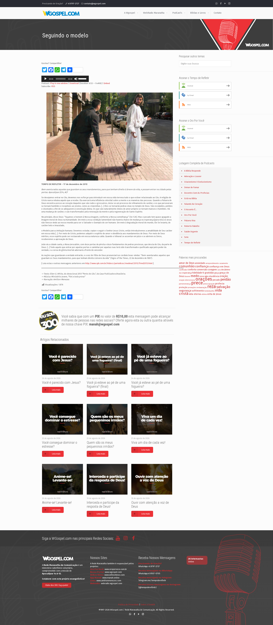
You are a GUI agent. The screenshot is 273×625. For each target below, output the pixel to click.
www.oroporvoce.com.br (116, 569)
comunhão (187, 266)
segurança (185, 290)
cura (219, 270)
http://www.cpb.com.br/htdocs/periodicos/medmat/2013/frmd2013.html (119, 263)
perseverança (185, 284)
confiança (202, 266)
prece (197, 283)
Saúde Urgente (191, 231)
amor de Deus (186, 262)
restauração (202, 287)
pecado (216, 280)
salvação (223, 287)
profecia (219, 283)
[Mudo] (75, 78)
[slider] (82, 78)
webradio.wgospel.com (111, 583)
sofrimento (198, 290)
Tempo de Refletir (192, 242)
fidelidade (197, 272)
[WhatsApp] (216, 3)
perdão (225, 279)
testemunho (209, 291)
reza (211, 286)
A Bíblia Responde (192, 171)
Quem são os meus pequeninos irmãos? (100, 444)
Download (74, 83)
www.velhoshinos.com (114, 575)
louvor (187, 276)
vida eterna (195, 294)
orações (203, 279)
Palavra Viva (189, 220)
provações (192, 287)
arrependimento (212, 263)
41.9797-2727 (73, 3)
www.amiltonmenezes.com (109, 580)
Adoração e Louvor (192, 176)
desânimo (225, 269)
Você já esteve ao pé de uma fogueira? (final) (106, 384)
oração (224, 276)
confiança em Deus (219, 266)
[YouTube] (225, 3)
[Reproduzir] (45, 78)
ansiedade (200, 263)
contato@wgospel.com (95, 3)
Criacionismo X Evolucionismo (198, 182)
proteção (183, 287)
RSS (53, 86)
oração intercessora (187, 280)
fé (203, 273)
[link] (137, 13)
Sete (186, 237)
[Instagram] (229, 3)
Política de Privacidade (128, 604)
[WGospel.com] (61, 13)
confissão (183, 270)
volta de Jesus (214, 294)
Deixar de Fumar (191, 187)
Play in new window (59, 83)
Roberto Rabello (191, 226)
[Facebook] (220, 3)
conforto (192, 269)
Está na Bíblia (190, 198)
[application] (65, 79)
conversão (202, 269)
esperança (187, 273)
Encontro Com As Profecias (196, 193)
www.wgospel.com (113, 572)
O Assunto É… (190, 209)
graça (216, 273)
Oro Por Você (190, 215)
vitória (204, 294)
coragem (212, 269)
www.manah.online (110, 578)
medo (195, 276)
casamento (223, 263)
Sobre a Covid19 (148, 604)
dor (180, 273)
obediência (214, 276)
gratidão (209, 272)
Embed (107, 83)
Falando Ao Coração (193, 204)
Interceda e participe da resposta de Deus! (103, 504)
